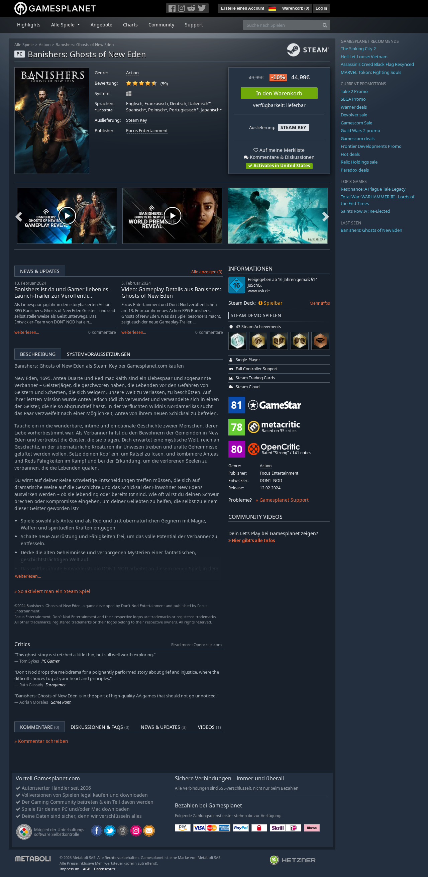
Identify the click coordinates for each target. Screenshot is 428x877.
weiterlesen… (28, 576)
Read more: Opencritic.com (196, 644)
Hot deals (350, 154)
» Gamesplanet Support (282, 500)
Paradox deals (355, 170)
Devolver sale (354, 115)
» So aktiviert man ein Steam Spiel (52, 591)
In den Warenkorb (279, 93)
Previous (19, 215)
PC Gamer (50, 661)
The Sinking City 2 (358, 48)
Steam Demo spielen (256, 315)
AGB (86, 868)
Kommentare (39, 727)
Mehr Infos (320, 303)
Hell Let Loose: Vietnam (364, 57)
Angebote (101, 24)
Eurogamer (55, 684)
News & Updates (40, 271)
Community (161, 24)
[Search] (325, 25)
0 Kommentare (102, 332)
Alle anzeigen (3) (206, 271)
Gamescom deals (357, 138)
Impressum (69, 868)
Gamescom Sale (356, 123)
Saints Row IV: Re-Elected (365, 211)
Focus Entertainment (147, 130)
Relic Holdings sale (359, 162)
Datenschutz (104, 868)
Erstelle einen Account (242, 8)
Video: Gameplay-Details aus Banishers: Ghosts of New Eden (171, 292)
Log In (321, 8)
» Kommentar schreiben (41, 741)
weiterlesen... (26, 332)
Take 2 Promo (354, 91)
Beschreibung (38, 354)
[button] (271, 7)
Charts (130, 24)
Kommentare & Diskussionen (281, 157)
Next (326, 215)
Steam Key (136, 120)
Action (44, 44)
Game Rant (60, 702)
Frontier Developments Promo (371, 146)
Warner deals (354, 107)
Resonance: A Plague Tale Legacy (373, 189)
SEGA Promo (353, 99)
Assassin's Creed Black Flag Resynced (377, 64)
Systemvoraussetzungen (98, 354)
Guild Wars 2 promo (360, 130)
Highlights (28, 24)
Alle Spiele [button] (63, 24)
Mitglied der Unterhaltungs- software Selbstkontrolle (60, 832)
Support (194, 24)
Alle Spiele (24, 44)
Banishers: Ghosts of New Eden (85, 44)
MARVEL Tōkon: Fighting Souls (371, 72)
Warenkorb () (295, 8)
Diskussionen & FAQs (100, 727)
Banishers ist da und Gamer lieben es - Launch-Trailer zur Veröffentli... (62, 292)
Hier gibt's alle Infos (253, 541)
